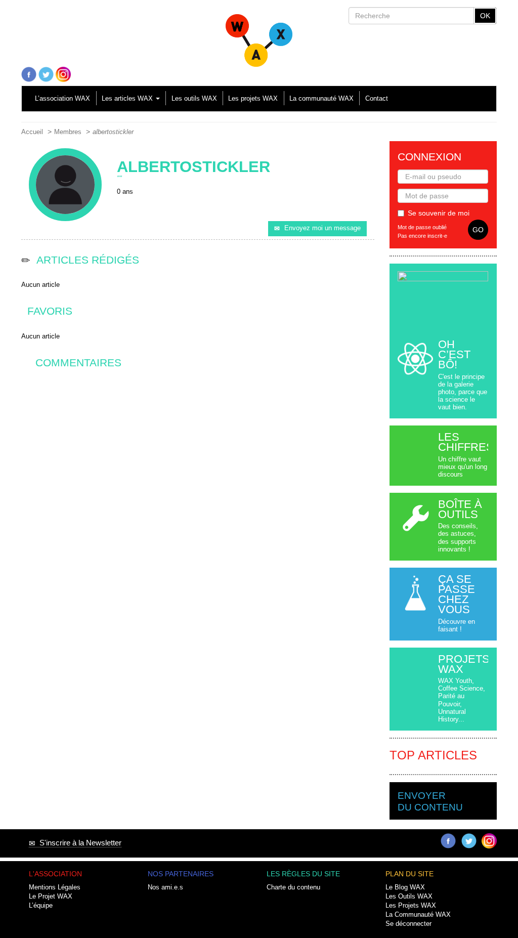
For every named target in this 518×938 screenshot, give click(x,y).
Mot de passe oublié (422, 227)
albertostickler (113, 132)
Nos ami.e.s (165, 887)
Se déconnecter (408, 923)
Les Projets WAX (410, 905)
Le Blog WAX (405, 887)
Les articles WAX (128, 98)
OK (485, 16)
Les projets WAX (253, 98)
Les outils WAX (194, 98)
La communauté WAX (321, 98)
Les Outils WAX (409, 896)
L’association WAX (62, 98)
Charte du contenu (293, 887)
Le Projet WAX (50, 896)
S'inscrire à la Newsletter (78, 842)
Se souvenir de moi (438, 213)
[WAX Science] (259, 36)
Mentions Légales (54, 887)
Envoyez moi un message (322, 228)
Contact (376, 98)
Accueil (32, 132)
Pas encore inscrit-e (422, 236)
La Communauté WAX (418, 914)
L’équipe (41, 905)
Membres (67, 132)
